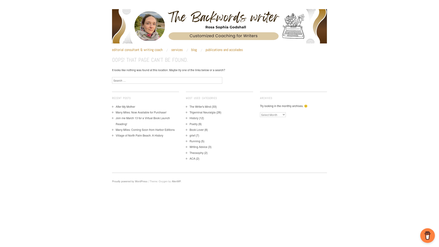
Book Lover (197, 130)
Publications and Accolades (224, 50)
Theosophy (196, 153)
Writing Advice (198, 147)
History (194, 118)
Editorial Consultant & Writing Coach (137, 50)
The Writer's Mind (200, 106)
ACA (192, 158)
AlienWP (176, 181)
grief (192, 135)
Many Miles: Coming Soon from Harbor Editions (145, 130)
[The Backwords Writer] (219, 28)
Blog (194, 50)
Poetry (194, 124)
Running (195, 141)
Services (177, 50)
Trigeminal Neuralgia (203, 112)
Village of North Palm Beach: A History (139, 135)
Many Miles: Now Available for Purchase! (141, 112)
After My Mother (125, 106)
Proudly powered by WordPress (129, 181)
